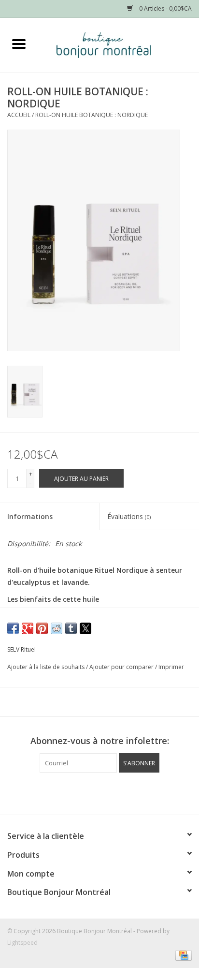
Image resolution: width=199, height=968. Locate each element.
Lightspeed (22, 942)
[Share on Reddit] (56, 628)
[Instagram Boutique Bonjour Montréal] (108, 792)
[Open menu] (19, 43)
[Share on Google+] (27, 628)
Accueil (18, 115)
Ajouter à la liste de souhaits (46, 667)
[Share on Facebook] (13, 628)
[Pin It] (42, 628)
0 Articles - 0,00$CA (165, 8)
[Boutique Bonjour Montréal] (118, 44)
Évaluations (129, 516)
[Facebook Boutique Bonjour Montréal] (91, 792)
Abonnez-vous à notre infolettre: (99, 741)
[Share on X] (85, 628)
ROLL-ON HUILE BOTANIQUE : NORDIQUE (91, 115)
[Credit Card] (182, 955)
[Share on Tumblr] (71, 628)
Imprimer (171, 667)
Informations (30, 516)
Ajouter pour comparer (122, 667)
